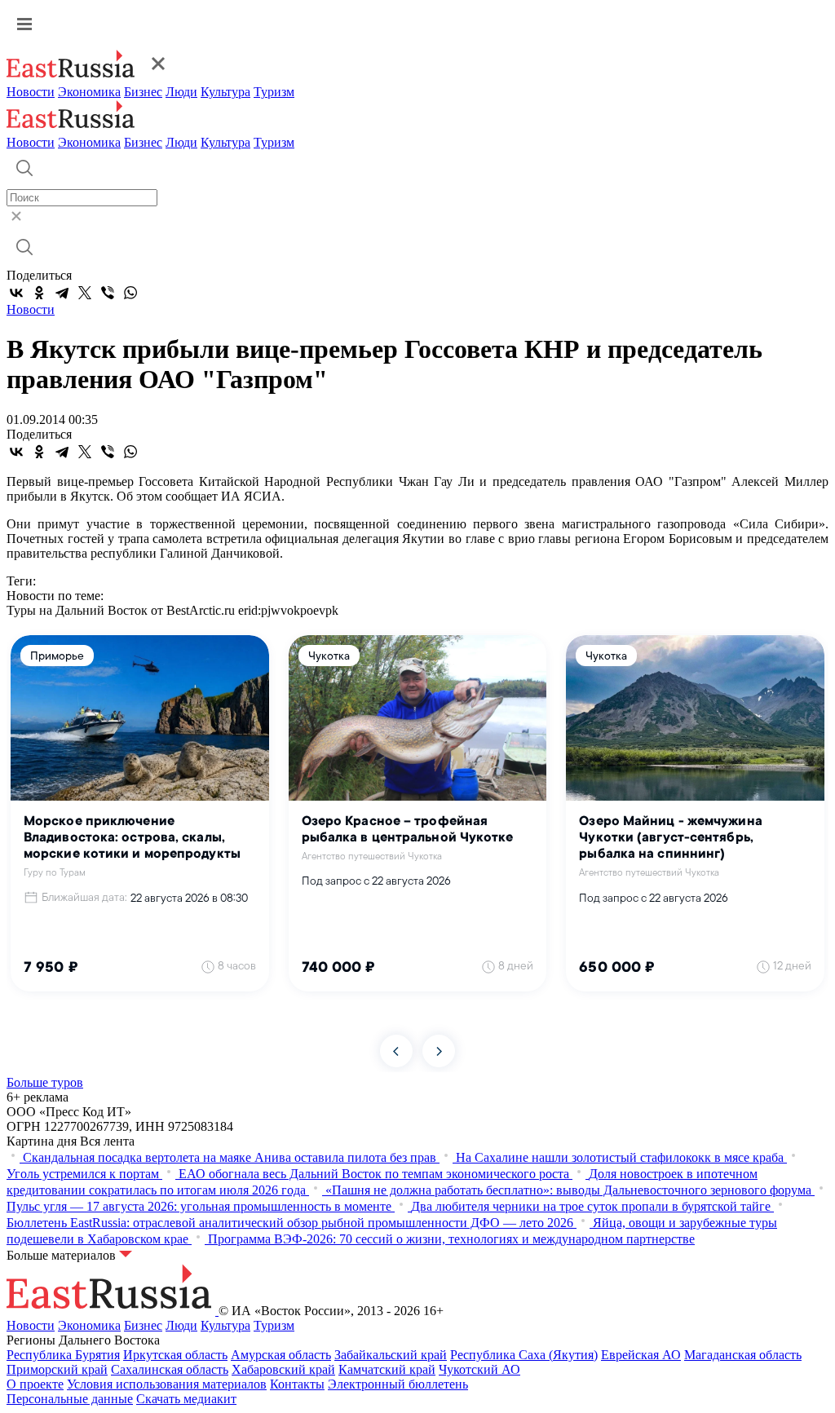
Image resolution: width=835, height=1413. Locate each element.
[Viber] (107, 292)
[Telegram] (62, 292)
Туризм (274, 92)
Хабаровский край (283, 1369)
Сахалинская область (169, 1369)
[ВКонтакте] (16, 292)
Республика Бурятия (63, 1355)
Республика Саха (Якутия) (524, 1355)
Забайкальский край (390, 1355)
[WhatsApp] (130, 292)
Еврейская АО (641, 1355)
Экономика (89, 92)
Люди (181, 92)
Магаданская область (743, 1355)
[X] (85, 292)
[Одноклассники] (39, 292)
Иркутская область (175, 1355)
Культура (225, 92)
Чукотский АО (479, 1369)
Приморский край (57, 1369)
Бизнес (143, 92)
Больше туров (45, 1082)
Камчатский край (386, 1369)
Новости (31, 92)
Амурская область (281, 1355)
